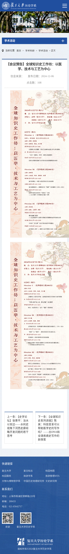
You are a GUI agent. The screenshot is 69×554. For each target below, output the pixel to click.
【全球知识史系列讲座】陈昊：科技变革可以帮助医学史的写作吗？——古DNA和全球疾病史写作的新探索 (49, 428)
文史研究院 (51, 481)
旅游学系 (28, 476)
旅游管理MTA (52, 476)
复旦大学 (6, 470)
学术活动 (43, 50)
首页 (18, 50)
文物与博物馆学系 (11, 481)
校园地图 (50, 470)
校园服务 (6, 476)
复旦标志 (28, 470)
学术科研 (29, 50)
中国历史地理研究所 (34, 481)
